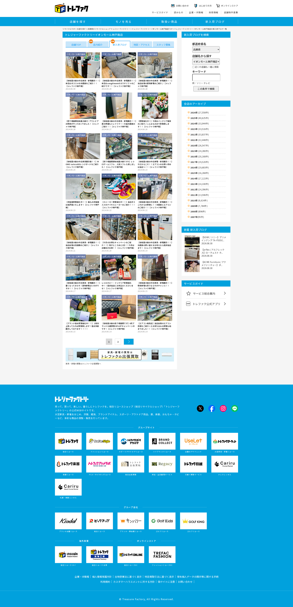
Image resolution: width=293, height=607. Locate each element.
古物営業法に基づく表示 (128, 576)
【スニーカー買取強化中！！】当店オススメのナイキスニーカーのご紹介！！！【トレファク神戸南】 (118, 205)
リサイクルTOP (69, 29)
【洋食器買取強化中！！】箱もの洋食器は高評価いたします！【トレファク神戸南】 (82, 205)
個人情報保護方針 (102, 576)
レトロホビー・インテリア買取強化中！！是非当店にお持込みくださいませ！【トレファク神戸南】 (117, 286)
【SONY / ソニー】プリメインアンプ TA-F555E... (213, 239)
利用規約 (105, 581)
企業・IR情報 (196, 12)
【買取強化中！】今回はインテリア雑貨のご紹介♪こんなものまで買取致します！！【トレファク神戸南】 (154, 124)
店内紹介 (98, 44)
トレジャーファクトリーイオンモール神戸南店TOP (152, 29)
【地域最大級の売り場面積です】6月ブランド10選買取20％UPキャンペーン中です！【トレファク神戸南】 (118, 326)
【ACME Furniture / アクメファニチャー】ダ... (213, 263)
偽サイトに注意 (166, 581)
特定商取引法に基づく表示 (159, 576)
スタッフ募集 (163, 44)
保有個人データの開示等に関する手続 (198, 576)
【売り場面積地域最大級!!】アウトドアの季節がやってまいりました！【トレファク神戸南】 (82, 124)
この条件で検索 (206, 89)
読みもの (178, 12)
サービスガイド (160, 12)
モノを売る (124, 22)
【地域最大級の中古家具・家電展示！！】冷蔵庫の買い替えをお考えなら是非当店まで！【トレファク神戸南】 (155, 245)
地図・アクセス (142, 44)
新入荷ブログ (215, 22)
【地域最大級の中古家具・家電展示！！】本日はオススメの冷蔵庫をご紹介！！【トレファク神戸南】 (83, 83)
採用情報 (213, 12)
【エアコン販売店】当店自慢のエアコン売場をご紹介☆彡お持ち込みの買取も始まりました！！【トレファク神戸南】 (154, 326)
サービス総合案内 (204, 293)
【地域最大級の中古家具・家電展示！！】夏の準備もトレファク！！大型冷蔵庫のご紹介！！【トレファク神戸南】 (119, 124)
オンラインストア (229, 5)
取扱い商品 (169, 22)
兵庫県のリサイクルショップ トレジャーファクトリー (109, 29)
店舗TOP (76, 44)
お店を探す (81, 29)
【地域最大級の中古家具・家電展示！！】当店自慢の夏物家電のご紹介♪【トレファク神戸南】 (155, 83)
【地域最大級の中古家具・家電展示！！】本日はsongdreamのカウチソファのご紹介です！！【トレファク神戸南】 (119, 83)
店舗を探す (78, 22)
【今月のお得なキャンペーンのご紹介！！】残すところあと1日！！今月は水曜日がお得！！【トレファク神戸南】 (118, 245)
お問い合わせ (185, 581)
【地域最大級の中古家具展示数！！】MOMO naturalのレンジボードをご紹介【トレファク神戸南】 (82, 164)
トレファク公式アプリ (206, 304)
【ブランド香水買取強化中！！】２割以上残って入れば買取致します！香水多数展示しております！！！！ (82, 326)
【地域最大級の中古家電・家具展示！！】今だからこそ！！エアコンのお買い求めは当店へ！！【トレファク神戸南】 (155, 164)
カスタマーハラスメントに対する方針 (134, 581)
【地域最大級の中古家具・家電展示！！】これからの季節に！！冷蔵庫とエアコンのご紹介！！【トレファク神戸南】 (155, 205)
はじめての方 (205, 5)
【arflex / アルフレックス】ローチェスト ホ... (212, 251)
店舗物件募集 (231, 12)
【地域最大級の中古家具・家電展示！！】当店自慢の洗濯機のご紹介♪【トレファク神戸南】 (83, 245)
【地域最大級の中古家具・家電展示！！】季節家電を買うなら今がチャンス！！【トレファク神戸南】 (155, 286)
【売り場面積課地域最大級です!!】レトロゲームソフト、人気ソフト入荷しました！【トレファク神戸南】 (118, 164)
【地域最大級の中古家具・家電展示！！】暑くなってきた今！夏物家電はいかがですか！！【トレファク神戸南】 (83, 286)
